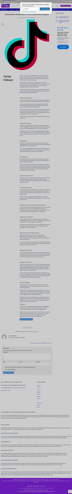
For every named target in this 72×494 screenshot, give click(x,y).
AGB (52, 491)
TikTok (24, 331)
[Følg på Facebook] (66, 1)
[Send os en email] (69, 1)
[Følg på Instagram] (67, 1)
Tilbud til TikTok (55, 1)
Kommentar (5, 352)
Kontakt (21, 491)
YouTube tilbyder (49, 1)
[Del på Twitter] (25, 327)
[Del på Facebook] (23, 327)
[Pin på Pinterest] (29, 327)
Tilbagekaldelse (33, 491)
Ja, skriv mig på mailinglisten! (10, 369)
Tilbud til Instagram (42, 1)
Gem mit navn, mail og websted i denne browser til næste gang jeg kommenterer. (20, 367)
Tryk (18, 491)
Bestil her (33, 170)
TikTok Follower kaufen (34, 331)
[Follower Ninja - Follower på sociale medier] (5, 6)
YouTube (25, 75)
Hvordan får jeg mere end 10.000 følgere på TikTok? (40, 343)
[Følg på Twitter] (68, 1)
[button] (57, 6)
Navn (4, 361)
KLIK (24, 387)
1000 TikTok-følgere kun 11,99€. (9, 0)
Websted (38, 361)
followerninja (32, 17)
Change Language (45, 9)
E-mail (21, 361)
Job (54, 491)
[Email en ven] (27, 327)
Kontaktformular (18, 387)
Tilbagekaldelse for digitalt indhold (44, 491)
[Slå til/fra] (70, 385)
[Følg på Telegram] (70, 1)
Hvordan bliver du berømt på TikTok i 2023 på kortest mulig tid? (64, 21)
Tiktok (37, 100)
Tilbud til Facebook (62, 1)
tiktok (30, 331)
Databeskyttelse (27, 491)
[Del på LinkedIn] (31, 327)
